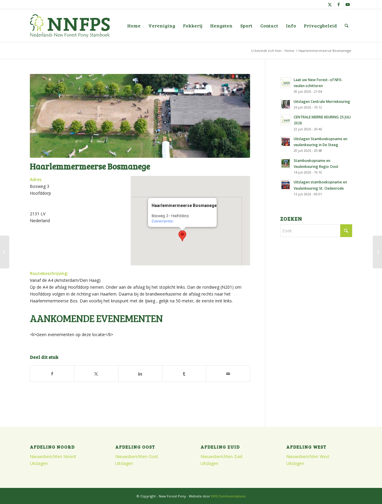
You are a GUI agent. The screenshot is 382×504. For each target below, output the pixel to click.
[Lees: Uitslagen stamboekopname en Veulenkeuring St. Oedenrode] (285, 185)
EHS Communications (228, 496)
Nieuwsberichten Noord (53, 456)
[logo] (70, 25)
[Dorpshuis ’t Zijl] (4, 252)
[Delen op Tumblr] (184, 374)
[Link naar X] (329, 4)
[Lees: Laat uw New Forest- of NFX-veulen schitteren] (285, 82)
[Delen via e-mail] (228, 374)
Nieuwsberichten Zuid (221, 456)
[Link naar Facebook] (338, 4)
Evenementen (162, 221)
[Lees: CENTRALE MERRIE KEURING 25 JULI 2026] (285, 120)
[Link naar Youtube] (347, 4)
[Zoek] (346, 25)
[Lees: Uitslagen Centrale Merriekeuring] (285, 104)
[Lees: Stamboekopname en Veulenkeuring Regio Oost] (285, 163)
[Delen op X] (96, 374)
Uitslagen (39, 463)
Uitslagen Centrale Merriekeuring (322, 101)
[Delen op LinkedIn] (140, 374)
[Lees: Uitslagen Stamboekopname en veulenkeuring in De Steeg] (285, 141)
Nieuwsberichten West (307, 456)
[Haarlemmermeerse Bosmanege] (140, 116)
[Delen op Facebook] (52, 374)
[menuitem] (133, 25)
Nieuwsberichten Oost (136, 456)
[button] (182, 236)
